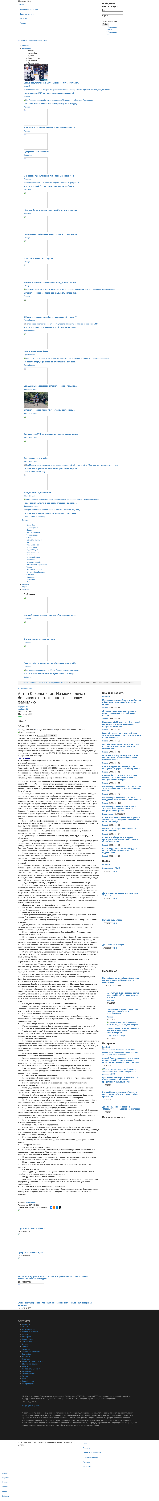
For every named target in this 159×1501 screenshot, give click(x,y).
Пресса (25, 520)
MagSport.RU (23, 707)
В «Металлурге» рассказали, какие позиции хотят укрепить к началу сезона (121, 767)
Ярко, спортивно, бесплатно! (37, 492)
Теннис (29, 567)
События (25, 589)
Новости (25, 584)
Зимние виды (29, 496)
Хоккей (27, 86)
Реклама (23, 19)
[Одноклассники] (54, 1207)
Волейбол (30, 555)
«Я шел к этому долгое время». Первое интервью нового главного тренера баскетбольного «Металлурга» (53, 1277)
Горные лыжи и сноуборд (34, 472)
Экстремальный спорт (35, 562)
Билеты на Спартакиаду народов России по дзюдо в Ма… (51, 663)
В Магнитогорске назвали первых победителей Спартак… (51, 282)
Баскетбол (28, 155)
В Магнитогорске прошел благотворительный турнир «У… (51, 317)
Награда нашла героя (112, 920)
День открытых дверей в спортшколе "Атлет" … (120, 894)
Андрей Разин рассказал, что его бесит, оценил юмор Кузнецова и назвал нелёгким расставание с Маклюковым (121, 1060)
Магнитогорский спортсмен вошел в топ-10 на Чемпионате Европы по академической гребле (119, 808)
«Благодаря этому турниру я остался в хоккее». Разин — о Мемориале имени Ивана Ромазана (120, 757)
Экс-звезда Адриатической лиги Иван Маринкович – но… (50, 176)
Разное (29, 582)
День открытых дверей (113, 945)
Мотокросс (30, 560)
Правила (86, 1448)
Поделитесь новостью (28, 9)
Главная (25, 46)
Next (108, 697)
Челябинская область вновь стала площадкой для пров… (51, 503)
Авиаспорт (30, 579)
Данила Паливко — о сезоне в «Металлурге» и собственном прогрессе (121, 1108)
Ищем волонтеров (27, 14)
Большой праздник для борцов (38, 258)
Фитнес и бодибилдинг (35, 572)
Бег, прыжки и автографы (36, 458)
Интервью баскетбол (58, 683)
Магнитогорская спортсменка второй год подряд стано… (51, 327)
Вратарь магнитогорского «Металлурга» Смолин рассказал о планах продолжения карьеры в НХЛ (121, 1079)
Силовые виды (32, 552)
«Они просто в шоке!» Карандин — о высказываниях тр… (50, 127)
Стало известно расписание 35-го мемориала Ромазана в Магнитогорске (122, 1011)
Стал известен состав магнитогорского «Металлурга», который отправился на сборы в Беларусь (121, 819)
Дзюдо (27, 238)
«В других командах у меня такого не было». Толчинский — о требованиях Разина (119, 713)
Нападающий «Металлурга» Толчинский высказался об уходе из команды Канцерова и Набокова (121, 724)
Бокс (28, 542)
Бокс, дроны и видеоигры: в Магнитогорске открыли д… (50, 386)
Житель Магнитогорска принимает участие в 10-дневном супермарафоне (123, 1030)
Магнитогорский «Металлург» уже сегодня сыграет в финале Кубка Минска (121, 798)
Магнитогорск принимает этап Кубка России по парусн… (50, 673)
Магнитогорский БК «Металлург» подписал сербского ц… (51, 186)
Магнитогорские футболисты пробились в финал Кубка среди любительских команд (121, 702)
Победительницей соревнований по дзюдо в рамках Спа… (51, 234)
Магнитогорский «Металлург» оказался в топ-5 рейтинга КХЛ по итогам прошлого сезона (121, 788)
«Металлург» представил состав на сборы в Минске (119, 829)
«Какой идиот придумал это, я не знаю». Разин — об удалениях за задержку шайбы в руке (121, 746)
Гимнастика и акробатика (36, 565)
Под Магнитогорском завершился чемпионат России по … (51, 513)
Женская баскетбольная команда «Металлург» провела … (51, 210)
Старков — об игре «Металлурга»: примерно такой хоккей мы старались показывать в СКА (120, 839)
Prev (104, 697)
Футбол (29, 537)
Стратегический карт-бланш (31, 1228)
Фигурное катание (31, 506)
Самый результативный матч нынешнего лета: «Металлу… (51, 83)
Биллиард (30, 577)
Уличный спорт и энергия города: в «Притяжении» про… (50, 615)
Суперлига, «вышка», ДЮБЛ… (32, 1252)
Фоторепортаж (28, 1384)
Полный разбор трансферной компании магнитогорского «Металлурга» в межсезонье (120, 980)
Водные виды (32, 550)
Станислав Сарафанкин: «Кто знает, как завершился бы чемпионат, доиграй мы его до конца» (57, 1304)
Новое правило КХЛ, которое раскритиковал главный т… (50, 93)
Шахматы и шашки (34, 540)
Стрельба (30, 574)
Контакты (23, 23)
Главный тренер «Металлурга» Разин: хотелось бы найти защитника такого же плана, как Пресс (121, 735)
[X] (60, 1207)
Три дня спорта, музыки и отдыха (39, 639)
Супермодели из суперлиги (36, 152)
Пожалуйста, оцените (27, 735)
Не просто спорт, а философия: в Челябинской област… (50, 362)
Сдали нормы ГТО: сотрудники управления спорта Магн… (51, 434)
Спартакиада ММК (111, 868)
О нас (21, 5)
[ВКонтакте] (51, 1207)
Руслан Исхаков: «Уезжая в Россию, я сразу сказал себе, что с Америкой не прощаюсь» (119, 1094)
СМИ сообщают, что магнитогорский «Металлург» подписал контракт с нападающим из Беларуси (119, 777)
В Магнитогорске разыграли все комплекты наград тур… (50, 293)
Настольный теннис (34, 570)
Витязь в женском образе (36, 351)
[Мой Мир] (57, 1207)
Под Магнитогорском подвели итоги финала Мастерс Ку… (51, 468)
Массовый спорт (30, 389)
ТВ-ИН (114, 871)
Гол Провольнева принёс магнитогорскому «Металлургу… (51, 103)
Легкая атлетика (33, 532)
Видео (24, 587)
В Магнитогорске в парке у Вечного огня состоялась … (49, 410)
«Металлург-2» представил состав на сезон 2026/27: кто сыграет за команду (123, 995)
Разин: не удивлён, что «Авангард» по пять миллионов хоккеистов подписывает (119, 850)
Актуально (26, 48)
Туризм (25, 1376)
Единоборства (29, 320)
